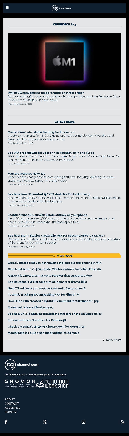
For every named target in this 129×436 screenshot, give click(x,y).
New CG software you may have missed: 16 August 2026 (46, 288)
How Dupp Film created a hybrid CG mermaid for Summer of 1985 (53, 301)
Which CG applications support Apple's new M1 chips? (46, 92)
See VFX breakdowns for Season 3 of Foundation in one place (51, 152)
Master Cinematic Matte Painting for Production (41, 132)
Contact (12, 403)
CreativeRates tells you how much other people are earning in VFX (54, 262)
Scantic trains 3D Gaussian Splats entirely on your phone (47, 215)
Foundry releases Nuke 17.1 (26, 173)
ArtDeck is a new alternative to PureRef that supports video (50, 275)
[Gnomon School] (20, 384)
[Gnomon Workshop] (52, 384)
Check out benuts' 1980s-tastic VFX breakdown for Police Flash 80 (54, 269)
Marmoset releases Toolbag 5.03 (31, 307)
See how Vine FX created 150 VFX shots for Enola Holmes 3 (49, 194)
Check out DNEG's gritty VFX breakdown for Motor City (46, 326)
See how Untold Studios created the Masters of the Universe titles (55, 313)
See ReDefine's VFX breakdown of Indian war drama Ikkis (47, 281)
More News (64, 255)
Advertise (12, 407)
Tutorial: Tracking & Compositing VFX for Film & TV (43, 294)
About (10, 399)
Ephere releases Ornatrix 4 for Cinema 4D (37, 320)
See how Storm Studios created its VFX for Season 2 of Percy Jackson (56, 235)
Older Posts (113, 339)
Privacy (11, 412)
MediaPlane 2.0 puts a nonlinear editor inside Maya (43, 332)
